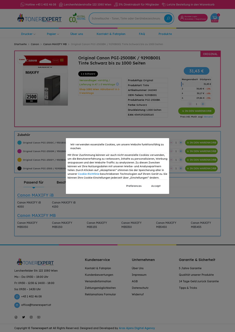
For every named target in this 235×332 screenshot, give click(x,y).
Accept (156, 186)
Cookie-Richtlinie (88, 173)
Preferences (134, 186)
